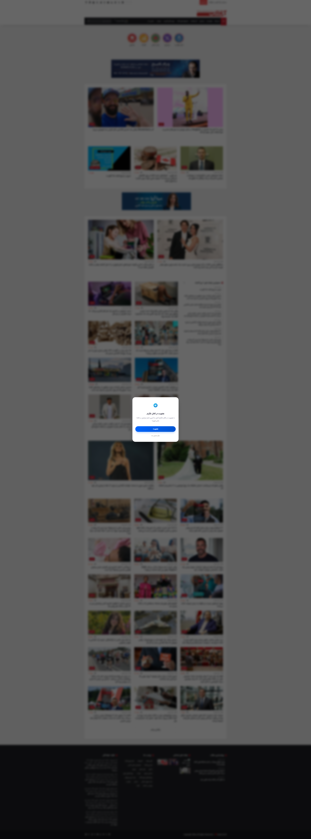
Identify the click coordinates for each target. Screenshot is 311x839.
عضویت (155, 429)
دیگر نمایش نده (155, 436)
